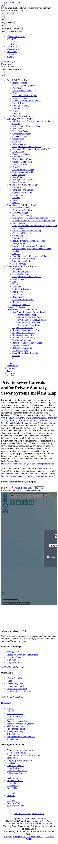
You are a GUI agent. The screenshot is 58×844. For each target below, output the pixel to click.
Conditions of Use (15, 780)
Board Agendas (14, 678)
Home (9, 363)
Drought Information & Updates (26, 146)
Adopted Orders (19, 98)
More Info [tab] (39, 488)
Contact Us (12, 51)
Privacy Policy (13, 783)
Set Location (7, 14)
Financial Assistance (21, 154)
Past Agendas (18, 88)
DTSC (40, 836)
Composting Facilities (22, 210)
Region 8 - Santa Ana (22, 345)
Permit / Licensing (20, 164)
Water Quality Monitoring (23, 258)
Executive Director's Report (24, 95)
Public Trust (17, 294)
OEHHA (49, 836)
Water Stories (13, 49)
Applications (18, 279)
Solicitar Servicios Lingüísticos (20, 723)
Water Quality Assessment (24, 179)
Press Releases (18, 103)
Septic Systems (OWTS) (23, 172)
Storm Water (18, 177)
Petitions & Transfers (21, 289)
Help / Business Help (17, 688)
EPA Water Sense (15, 652)
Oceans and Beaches (21, 233)
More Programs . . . (21, 182)
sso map (11, 373)
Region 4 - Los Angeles (23, 335)
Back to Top (12, 778)
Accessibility (12, 785)
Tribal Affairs (13, 734)
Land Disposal (18, 223)
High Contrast (7, 23)
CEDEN (10, 711)
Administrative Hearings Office (26, 126)
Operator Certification (22, 162)
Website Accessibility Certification (29, 813)
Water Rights (13, 266)
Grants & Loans (14, 763)
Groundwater (18, 156)
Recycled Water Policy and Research (28, 241)
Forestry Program (20, 213)
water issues (12, 365)
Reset (4, 25)
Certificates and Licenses (23, 190)
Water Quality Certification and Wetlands (30, 256)
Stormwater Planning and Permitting (28, 246)
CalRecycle (24, 836)
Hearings (16, 284)
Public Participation (21, 116)
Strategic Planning (20, 106)
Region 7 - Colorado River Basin (27, 343)
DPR (33, 836)
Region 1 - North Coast (22, 327)
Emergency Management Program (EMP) (30, 149)
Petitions (16, 93)
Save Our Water (14, 657)
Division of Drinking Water (30, 317)
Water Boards (13, 309)
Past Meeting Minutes (22, 90)
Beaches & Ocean (20, 131)
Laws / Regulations (15, 765)
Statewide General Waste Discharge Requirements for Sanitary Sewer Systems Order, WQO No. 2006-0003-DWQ (29, 419)
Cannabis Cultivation (21, 134)
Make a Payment (15, 683)
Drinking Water (14, 185)
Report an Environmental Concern (22, 655)
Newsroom (12, 46)
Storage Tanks (18, 174)
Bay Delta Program (21, 271)
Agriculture (17, 128)
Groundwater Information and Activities (30, 218)
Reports (15, 302)
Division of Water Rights (29, 325)
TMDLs (16, 253)
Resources (6, 703)
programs (11, 368)
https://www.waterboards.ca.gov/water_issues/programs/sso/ (27, 464)
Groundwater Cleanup (22, 215)
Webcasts (16, 113)
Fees (14, 281)
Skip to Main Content (10, 2)
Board (10, 80)
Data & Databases (15, 713)
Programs (11, 118)
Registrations (18, 297)
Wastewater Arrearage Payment (21, 736)
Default (5, 20)
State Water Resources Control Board (29, 312)
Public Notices (18, 292)
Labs (14, 200)
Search (10, 358)
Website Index (13, 739)
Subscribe (11, 54)
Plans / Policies (13, 768)
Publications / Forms (16, 773)
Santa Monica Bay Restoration (26, 353)
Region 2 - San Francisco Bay (25, 330)
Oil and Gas (17, 236)
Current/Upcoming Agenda (24, 85)
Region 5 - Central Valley (23, 337)
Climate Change (19, 136)
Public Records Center (17, 770)
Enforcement (18, 151)
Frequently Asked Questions (19, 760)
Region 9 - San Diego (22, 348)
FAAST (10, 718)
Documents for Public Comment (26, 100)
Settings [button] (10, 56)
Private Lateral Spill (23, 488)
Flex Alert (11, 660)
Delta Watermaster (20, 144)
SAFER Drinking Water (23, 169)
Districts (16, 197)
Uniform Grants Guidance (19, 691)
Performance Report (16, 729)
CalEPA (16, 355)
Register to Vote (14, 662)
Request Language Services (19, 721)
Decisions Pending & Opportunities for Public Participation (23, 754)
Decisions (16, 286)
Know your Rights (15, 686)
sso (8, 370)
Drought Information (16, 716)
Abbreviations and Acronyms (20, 750)
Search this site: (8, 66)
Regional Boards (44, 823)
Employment (12, 758)
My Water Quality (20, 350)
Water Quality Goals (21, 261)
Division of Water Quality (29, 322)
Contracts (16, 141)
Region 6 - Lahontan (21, 340)
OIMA (10, 708)
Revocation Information (23, 299)
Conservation (18, 139)
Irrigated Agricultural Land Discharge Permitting (33, 220)
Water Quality (13, 205)
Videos (15, 111)
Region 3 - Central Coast (23, 332)
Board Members (19, 83)
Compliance (17, 195)
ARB (15, 836)
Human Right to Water (22, 159)
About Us (11, 44)
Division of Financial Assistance (32, 320)
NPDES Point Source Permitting (26, 230)
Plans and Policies (20, 108)
